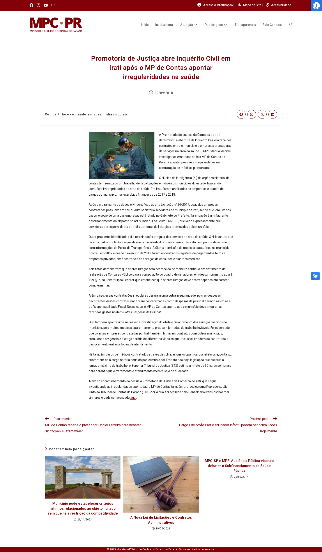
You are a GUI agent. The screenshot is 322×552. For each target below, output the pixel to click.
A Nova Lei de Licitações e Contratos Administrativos (161, 519)
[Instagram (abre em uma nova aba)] (38, 5)
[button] (316, 5)
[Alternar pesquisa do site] (291, 24)
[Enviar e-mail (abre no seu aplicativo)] (53, 5)
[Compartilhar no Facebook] (241, 114)
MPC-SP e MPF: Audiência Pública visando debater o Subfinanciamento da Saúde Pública (239, 466)
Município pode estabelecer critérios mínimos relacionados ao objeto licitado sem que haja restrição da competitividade (83, 508)
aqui (133, 397)
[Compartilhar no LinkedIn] (272, 114)
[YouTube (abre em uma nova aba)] (46, 5)
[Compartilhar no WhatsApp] (251, 114)
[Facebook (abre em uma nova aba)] (32, 5)
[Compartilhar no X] (262, 114)
